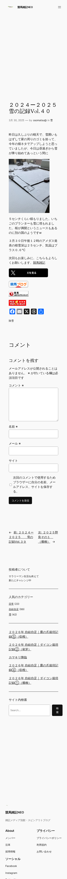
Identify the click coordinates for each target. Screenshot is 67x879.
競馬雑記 (39, 262)
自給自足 (14, 609)
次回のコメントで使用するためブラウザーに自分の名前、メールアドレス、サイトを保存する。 (34, 484)
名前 (13, 426)
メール (15, 443)
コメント (16, 385)
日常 (11, 603)
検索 (57, 710)
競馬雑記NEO (25, 7)
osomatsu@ (40, 120)
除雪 (11, 320)
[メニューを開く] (59, 7)
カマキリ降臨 (18, 657)
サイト (13, 460)
